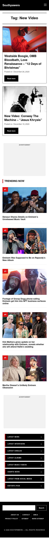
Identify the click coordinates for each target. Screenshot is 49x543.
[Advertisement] (24, 160)
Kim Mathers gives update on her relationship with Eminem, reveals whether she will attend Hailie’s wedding (23, 344)
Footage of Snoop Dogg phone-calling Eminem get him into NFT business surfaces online (24, 301)
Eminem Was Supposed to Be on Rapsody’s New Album (24, 259)
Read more (11, 78)
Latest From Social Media (20, 478)
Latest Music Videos (17, 465)
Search (41, 508)
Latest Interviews (16, 444)
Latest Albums (14, 458)
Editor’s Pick (14, 485)
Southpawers (11, 5)
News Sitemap (38, 519)
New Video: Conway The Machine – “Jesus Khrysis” (23, 118)
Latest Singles (15, 451)
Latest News (13, 437)
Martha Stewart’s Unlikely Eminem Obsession (19, 386)
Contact (26, 515)
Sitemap (25, 519)
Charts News (14, 472)
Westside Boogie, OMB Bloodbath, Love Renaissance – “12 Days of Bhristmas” (22, 62)
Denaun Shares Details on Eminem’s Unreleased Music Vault (20, 218)
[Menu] (45, 5)
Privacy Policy (11, 519)
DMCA (35, 515)
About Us (15, 515)
